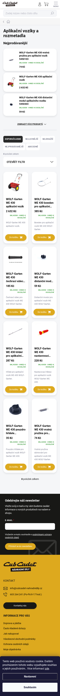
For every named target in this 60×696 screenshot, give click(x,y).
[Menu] (56, 4)
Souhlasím (30, 687)
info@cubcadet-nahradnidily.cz (26, 588)
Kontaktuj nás (20, 606)
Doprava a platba (12, 623)
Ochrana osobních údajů (16, 644)
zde (47, 668)
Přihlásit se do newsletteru (20, 546)
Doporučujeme (13, 139)
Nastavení (30, 676)
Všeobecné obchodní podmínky (19, 639)
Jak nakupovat (11, 633)
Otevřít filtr (16, 162)
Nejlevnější (31, 139)
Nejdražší (47, 139)
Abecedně (33, 147)
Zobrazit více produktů (30, 124)
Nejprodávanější (14, 147)
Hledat (52, 13)
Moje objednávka (12, 649)
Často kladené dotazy (14, 628)
